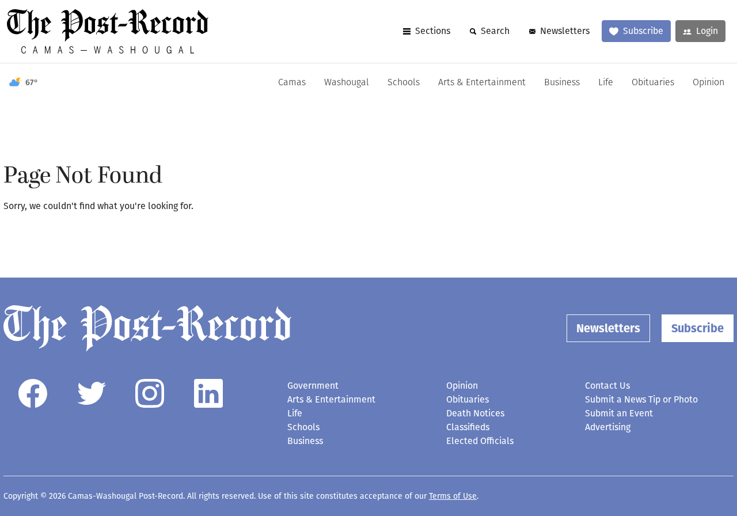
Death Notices (475, 413)
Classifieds (467, 427)
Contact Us (607, 385)
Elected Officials (480, 440)
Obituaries (653, 83)
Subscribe (643, 30)
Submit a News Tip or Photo (641, 399)
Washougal (346, 83)
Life (605, 83)
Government (313, 385)
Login (707, 30)
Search (495, 30)
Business (562, 83)
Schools (404, 83)
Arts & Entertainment (482, 83)
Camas (292, 83)
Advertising (607, 427)
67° (31, 83)
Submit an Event (619, 413)
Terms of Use (453, 496)
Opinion (708, 83)
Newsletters (565, 30)
